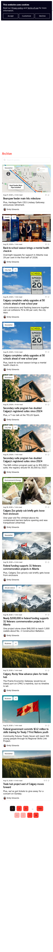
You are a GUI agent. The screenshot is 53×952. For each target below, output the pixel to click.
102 (40, 808)
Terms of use (32, 8)
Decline (42, 16)
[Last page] (36, 815)
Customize (26, 16)
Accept (11, 16)
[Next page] (29, 815)
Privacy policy (17, 8)
